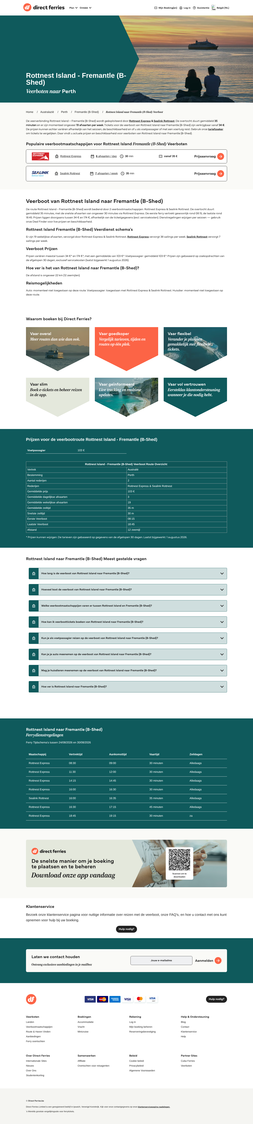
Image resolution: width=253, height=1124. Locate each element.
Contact (185, 1026)
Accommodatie (86, 1022)
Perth (64, 112)
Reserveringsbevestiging (142, 1031)
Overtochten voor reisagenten (93, 1065)
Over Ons (31, 1070)
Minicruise (83, 1031)
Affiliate (82, 1060)
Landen (30, 1022)
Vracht (81, 1026)
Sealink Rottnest (164, 121)
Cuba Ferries (188, 1060)
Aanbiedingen (33, 1036)
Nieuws (30, 1065)
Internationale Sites (36, 1060)
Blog (183, 1022)
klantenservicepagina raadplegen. (154, 1107)
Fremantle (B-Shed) (87, 112)
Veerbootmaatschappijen (39, 1026)
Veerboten (186, 1065)
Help (183, 1036)
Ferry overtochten (35, 1041)
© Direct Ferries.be (35, 1101)
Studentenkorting (35, 1075)
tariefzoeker (215, 129)
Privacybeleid (136, 1065)
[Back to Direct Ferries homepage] (44, 7)
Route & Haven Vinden (38, 1031)
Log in (132, 1022)
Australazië (47, 112)
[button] (128, 573)
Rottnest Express (140, 121)
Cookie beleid (136, 1060)
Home (29, 112)
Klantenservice (189, 1031)
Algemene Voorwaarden (142, 1070)
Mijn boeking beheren (140, 1026)
